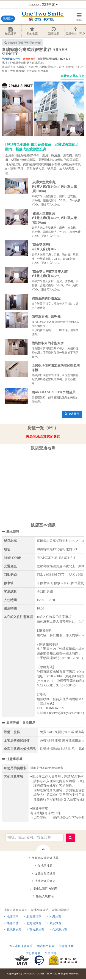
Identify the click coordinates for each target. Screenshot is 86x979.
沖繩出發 (12, 923)
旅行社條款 (33, 953)
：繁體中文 (42, 4)
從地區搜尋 (45, 865)
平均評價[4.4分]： (12, 58)
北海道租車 (33, 916)
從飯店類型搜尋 (45, 873)
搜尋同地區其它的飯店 (43, 436)
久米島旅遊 (59, 929)
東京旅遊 (55, 923)
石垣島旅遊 (13, 929)
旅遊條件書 (66, 946)
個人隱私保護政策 (21, 946)
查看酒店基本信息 (72, 76)
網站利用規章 (46, 946)
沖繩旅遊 (55, 916)
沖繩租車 (12, 916)
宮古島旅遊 (36, 929)
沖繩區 (7, 18)
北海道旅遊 (33, 923)
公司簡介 (51, 953)
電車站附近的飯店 (45, 888)
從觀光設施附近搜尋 (45, 858)
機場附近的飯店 (45, 881)
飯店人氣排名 (45, 896)
